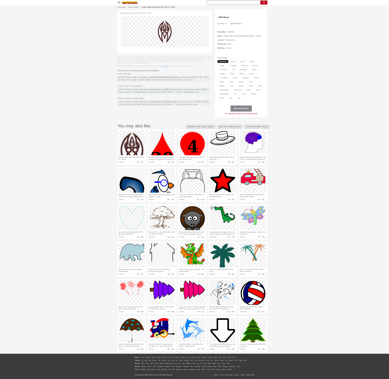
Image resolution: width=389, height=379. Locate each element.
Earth (168, 357)
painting (253, 94)
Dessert (153, 369)
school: (137, 366)
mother (161, 363)
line (235, 94)
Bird (150, 360)
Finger (223, 363)
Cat (159, 360)
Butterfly (154, 360)
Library (204, 366)
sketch (222, 98)
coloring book (224, 94)
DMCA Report (224, 17)
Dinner (203, 369)
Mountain (210, 357)
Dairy (148, 369)
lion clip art (223, 77)
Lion (212, 360)
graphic (252, 61)
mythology (223, 61)
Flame (177, 357)
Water (215, 357)
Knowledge (197, 366)
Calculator (232, 366)
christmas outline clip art (257, 127)
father (209, 363)
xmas (254, 69)
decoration (237, 90)
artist (230, 98)
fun (233, 69)
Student (144, 366)
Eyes (183, 363)
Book (154, 366)
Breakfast (142, 369)
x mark (235, 77)
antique (258, 90)
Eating (213, 369)
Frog (195, 360)
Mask (142, 363)
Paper (214, 366)
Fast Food (164, 369)
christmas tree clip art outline (200, 127)
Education (178, 366)
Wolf (245, 360)
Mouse (222, 360)
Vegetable (192, 369)
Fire (173, 357)
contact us (166, 66)
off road (244, 65)
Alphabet (224, 366)
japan (249, 90)
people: (137, 363)
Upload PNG (250, 375)
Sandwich (179, 369)
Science (209, 366)
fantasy (256, 77)
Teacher (149, 366)
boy (205, 363)
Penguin (231, 360)
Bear (146, 360)
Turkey (241, 360)
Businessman (168, 363)
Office (219, 366)
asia (239, 98)
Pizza (208, 369)
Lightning (193, 357)
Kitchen (198, 369)
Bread (218, 369)
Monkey (216, 360)
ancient (241, 73)
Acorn (142, 357)
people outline (224, 90)
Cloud (224, 357)
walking (188, 363)
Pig (226, 360)
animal (250, 86)
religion (222, 86)
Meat (173, 369)
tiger (250, 82)
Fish (192, 360)
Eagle (181, 360)
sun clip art (223, 69)
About (216, 375)
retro (260, 86)
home (193, 363)
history (241, 86)
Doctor (175, 363)
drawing (241, 82)
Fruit (169, 369)
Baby (147, 363)
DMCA (243, 375)
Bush (220, 357)
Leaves (154, 357)
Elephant (186, 360)
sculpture (245, 77)
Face (218, 363)
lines (232, 86)
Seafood (185, 369)
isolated (222, 73)
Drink (158, 369)
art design (233, 65)
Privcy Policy (229, 375)
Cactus (159, 357)
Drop (229, 357)
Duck (176, 360)
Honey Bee (201, 360)
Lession (238, 366)
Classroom (160, 366)
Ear (180, 363)
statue (222, 82)
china (244, 94)
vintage (222, 65)
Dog (173, 360)
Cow (169, 360)
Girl (202, 363)
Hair (198, 363)
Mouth (214, 363)
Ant (142, 360)
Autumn (148, 357)
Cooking (223, 369)
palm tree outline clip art (230, 127)
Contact (236, 375)
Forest (233, 357)
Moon (198, 357)
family (156, 363)
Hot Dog (229, 369)
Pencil (172, 366)
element (255, 65)
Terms (222, 375)
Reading (167, 366)
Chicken (164, 360)
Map (191, 366)
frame (231, 82)
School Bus (186, 366)
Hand (227, 363)
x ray (251, 73)
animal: (137, 360)
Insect (207, 360)
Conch (164, 357)
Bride (151, 363)
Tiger (236, 360)
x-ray (232, 73)
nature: (137, 357)
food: (137, 369)
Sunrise (204, 357)
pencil (233, 61)
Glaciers (182, 357)
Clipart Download (133, 7)
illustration (243, 69)
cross (242, 61)
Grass (187, 357)
